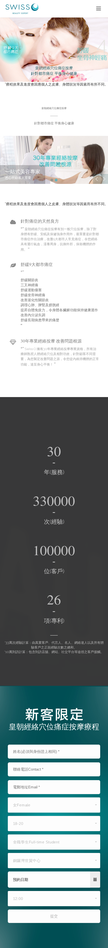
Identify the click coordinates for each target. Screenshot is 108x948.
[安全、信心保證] (54, 160)
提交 (54, 916)
